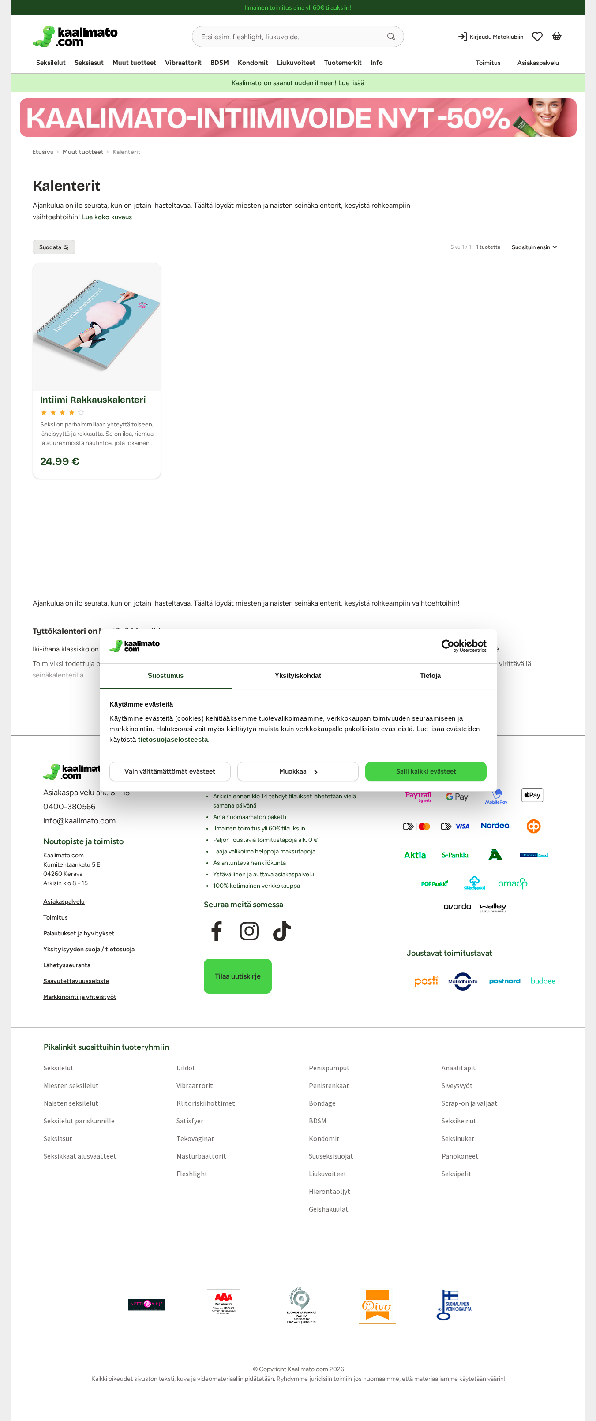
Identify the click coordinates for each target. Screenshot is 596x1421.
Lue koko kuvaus (107, 217)
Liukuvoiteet (296, 63)
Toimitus (488, 63)
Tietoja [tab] (430, 675)
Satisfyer (189, 1120)
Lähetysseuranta (66, 965)
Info (377, 63)
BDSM (219, 63)
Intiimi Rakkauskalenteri (93, 399)
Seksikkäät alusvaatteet (79, 1155)
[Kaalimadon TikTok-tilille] (282, 931)
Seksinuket (458, 1137)
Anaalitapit (459, 1067)
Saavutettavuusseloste (76, 981)
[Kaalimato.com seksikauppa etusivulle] (109, 36)
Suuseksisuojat (331, 1155)
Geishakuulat (329, 1208)
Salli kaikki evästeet (426, 771)
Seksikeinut (459, 1120)
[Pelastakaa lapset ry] (146, 1304)
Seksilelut (51, 63)
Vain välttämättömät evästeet (169, 771)
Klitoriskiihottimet (205, 1102)
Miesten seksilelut (70, 1085)
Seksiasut (89, 63)
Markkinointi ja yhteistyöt (79, 997)
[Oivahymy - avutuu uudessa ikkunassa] (377, 1304)
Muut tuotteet (134, 63)
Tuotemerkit (343, 63)
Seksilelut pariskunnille (78, 1120)
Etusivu (43, 152)
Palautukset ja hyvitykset (79, 933)
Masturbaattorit (201, 1155)
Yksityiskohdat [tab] (298, 675)
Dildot (185, 1067)
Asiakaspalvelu (538, 63)
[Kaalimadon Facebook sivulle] (216, 931)
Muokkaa (293, 771)
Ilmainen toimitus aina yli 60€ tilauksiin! (298, 7)
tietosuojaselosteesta (173, 739)
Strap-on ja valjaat (470, 1102)
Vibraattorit (183, 63)
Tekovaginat (195, 1137)
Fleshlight (191, 1173)
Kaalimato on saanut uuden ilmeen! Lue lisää (298, 83)
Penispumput (329, 1067)
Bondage (322, 1102)
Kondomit (253, 63)
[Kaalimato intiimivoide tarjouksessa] (298, 117)
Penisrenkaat (329, 1085)
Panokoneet (460, 1155)
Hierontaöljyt (329, 1190)
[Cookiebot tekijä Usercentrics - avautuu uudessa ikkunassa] (448, 646)
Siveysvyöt (457, 1085)
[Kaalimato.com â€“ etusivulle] (75, 772)
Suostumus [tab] (166, 675)
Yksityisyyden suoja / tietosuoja (89, 949)
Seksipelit (457, 1173)
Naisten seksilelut (70, 1102)
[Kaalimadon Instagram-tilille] (249, 931)
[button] (391, 37)
